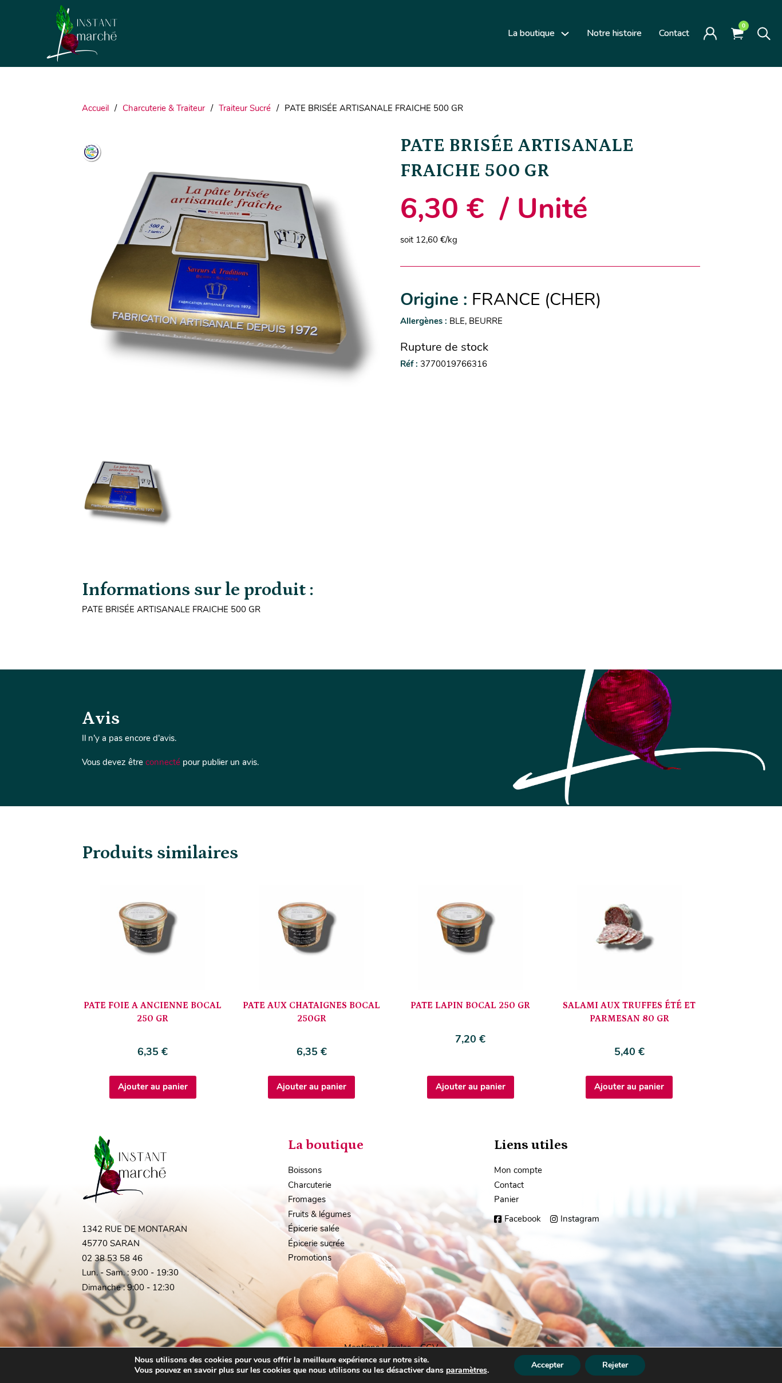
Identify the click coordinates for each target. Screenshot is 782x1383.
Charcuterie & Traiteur (164, 108)
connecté (162, 762)
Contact (674, 33)
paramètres (466, 1370)
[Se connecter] (710, 33)
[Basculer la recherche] (764, 33)
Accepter (547, 1365)
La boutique (531, 33)
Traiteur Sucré (245, 108)
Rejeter (615, 1365)
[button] (366, 149)
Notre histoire (614, 33)
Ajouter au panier (153, 1086)
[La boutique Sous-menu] (565, 33)
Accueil (95, 108)
